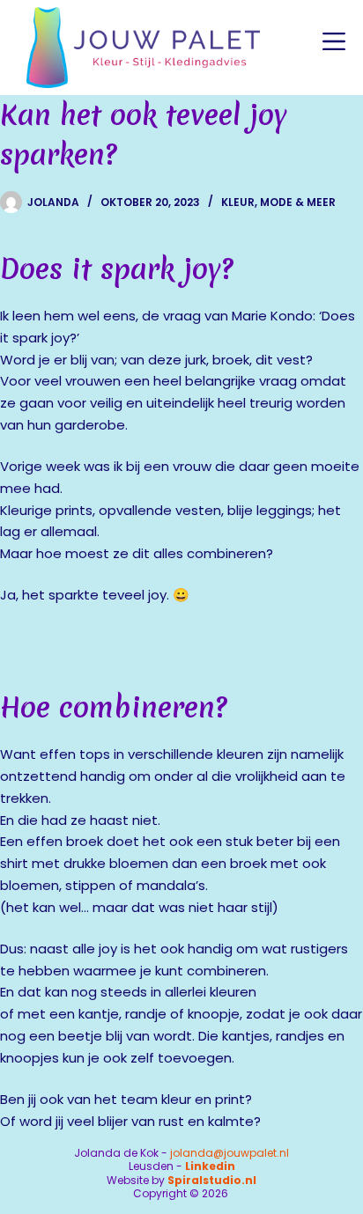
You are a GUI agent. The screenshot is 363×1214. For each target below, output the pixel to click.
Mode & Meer (298, 202)
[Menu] (333, 41)
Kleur (238, 202)
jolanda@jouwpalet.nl (229, 1152)
